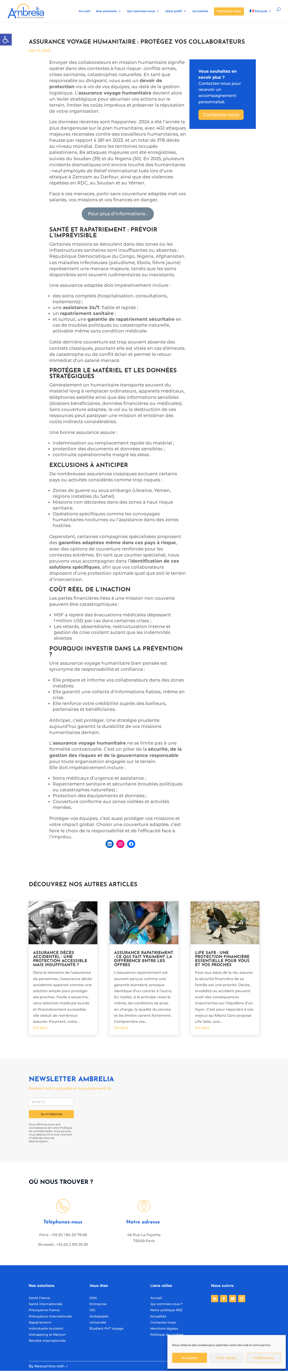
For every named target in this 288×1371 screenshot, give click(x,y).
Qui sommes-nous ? (166, 1304)
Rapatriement (40, 1322)
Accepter (189, 1358)
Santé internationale (45, 1304)
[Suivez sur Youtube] (232, 1298)
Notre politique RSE (166, 1310)
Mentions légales (164, 1328)
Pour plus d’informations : (117, 213)
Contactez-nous (229, 11)
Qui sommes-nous (141, 11)
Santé (59, 230)
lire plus (40, 1027)
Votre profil (173, 11)
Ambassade (99, 1316)
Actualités (200, 11)
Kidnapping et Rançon (47, 1335)
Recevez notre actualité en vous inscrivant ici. (70, 1088)
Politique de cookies (166, 1335)
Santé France (39, 1298)
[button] (6, 39)
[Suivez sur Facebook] (223, 1298)
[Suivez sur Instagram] (241, 1298)
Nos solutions (106, 11)
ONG (93, 1298)
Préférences (263, 1358)
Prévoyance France (45, 1310)
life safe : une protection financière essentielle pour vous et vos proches (222, 959)
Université (98, 1322)
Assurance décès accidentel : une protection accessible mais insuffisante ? (60, 959)
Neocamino (45, 1366)
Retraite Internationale (47, 1341)
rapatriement (104, 230)
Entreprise (98, 1304)
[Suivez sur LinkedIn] (214, 1298)
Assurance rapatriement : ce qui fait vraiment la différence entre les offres (143, 959)
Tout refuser (226, 1358)
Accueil (84, 11)
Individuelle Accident (46, 1328)
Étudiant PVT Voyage (107, 1328)
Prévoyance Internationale (50, 1316)
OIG (93, 1310)
